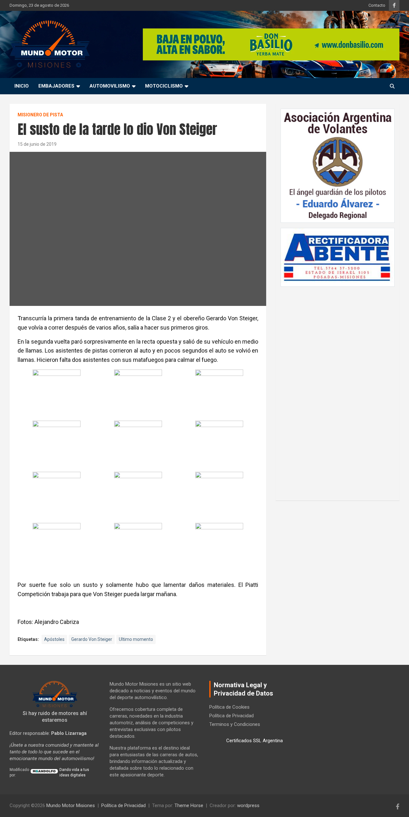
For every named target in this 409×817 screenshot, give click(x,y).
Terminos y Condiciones (234, 724)
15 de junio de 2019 (37, 144)
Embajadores (56, 86)
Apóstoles (54, 639)
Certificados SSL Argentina (254, 740)
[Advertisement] (338, 390)
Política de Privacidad (231, 716)
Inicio (21, 86)
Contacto (376, 5)
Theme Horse (188, 805)
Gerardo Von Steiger (91, 639)
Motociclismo (164, 86)
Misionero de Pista (40, 114)
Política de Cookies (229, 707)
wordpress (248, 805)
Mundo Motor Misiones (70, 805)
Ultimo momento (136, 639)
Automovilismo (109, 86)
